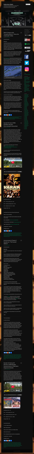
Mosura (15, 445)
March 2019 (25, 109)
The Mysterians (18, 357)
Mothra (17, 445)
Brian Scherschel (13, 116)
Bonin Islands (9, 443)
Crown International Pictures (11, 233)
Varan (20, 118)
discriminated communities (17, 233)
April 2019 (25, 108)
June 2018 (25, 117)
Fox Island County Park (6, 234)
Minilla (8, 445)
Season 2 (9, 357)
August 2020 (26, 97)
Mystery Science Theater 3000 (12, 235)
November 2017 (26, 123)
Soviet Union (13, 118)
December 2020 (26, 94)
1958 (9, 116)
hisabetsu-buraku (11, 234)
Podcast (7, 232)
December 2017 (26, 122)
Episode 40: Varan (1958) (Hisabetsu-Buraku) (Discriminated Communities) (10, 124)
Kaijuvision (11, 117)
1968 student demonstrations (14, 442)
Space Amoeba (11, 357)
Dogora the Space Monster (9, 355)
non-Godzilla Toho (6, 357)
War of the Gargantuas (16, 358)
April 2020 (25, 100)
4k (12, 232)
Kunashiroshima (5, 118)
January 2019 (26, 111)
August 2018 (26, 115)
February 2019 (26, 110)
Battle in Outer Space (13, 354)
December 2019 (26, 103)
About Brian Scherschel (9, 26)
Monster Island (12, 445)
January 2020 (26, 102)
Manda (7, 445)
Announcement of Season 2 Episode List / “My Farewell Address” (10, 242)
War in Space (12, 358)
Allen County (16, 232)
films (21, 233)
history (16, 116)
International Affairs (19, 116)
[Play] (4, 171)
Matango (14, 356)
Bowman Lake (19, 232)
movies (4, 235)
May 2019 (25, 107)
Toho (9, 358)
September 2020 (26, 96)
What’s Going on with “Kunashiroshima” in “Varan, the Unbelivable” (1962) (11, 34)
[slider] (20, 171)
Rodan (13, 446)
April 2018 (25, 119)
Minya (10, 445)
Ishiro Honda (6, 444)
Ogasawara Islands (8, 446)
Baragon (7, 443)
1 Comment (21, 123)
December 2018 (26, 112)
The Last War (15, 357)
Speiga (14, 446)
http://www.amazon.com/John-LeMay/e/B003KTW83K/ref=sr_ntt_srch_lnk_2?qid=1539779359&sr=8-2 (10, 146)
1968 (10, 442)
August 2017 (26, 126)
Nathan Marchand (19, 356)
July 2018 (25, 116)
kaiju (9, 117)
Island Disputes (5, 117)
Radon (11, 446)
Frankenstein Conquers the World (17, 355)
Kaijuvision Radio (8, 4)
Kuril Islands (9, 118)
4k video (14, 232)
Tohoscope (16, 446)
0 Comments (21, 32)
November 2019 (26, 104)
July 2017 (25, 127)
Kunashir (18, 117)
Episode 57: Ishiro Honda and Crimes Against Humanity (26, 89)
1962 (10, 116)
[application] (13, 172)
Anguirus (5, 443)
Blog (6, 116)
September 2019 (26, 105)
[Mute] (18, 171)
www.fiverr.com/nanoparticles (14, 224)
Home (4, 26)
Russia (11, 118)
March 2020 (25, 101)
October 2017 (26, 124)
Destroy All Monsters (17, 443)
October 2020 (26, 95)
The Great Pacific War (17, 118)
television (17, 235)
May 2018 (25, 118)
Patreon (9, 296)
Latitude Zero (11, 356)
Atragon (10, 354)
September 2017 (26, 125)
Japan (7, 117)
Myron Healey (7, 235)
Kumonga (5, 445)
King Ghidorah (19, 444)
